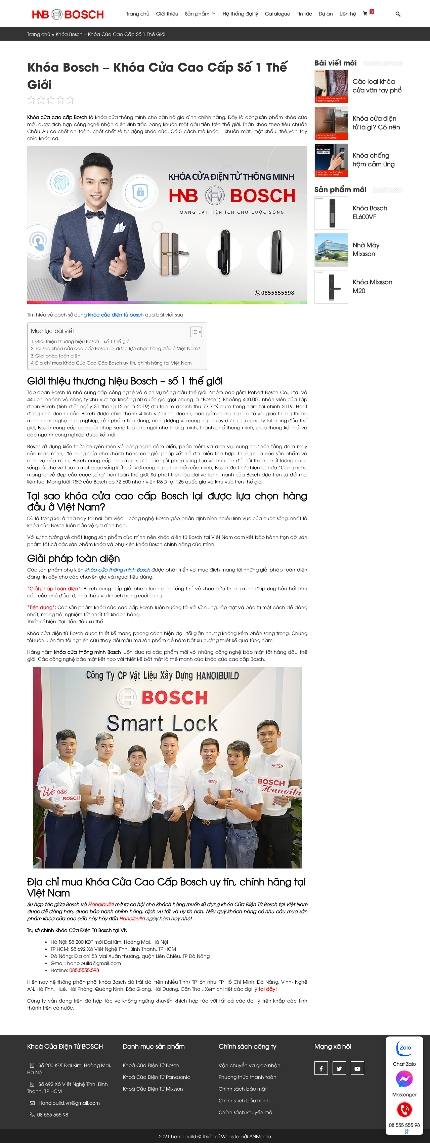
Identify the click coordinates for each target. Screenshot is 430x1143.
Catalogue (277, 13)
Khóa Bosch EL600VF (370, 211)
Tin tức (304, 13)
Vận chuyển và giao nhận (250, 1065)
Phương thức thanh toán (247, 1076)
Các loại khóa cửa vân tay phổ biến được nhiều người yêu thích (377, 94)
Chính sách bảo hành (244, 1100)
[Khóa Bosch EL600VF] (331, 212)
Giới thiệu (167, 13)
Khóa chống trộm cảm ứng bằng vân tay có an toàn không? (377, 168)
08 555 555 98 (404, 1124)
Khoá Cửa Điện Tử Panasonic (156, 1076)
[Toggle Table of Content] (192, 332)
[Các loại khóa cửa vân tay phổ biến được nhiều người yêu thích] (331, 85)
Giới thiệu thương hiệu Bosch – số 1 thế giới (83, 341)
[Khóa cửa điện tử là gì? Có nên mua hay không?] (331, 122)
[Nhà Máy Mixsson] (331, 249)
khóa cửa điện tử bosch (116, 314)
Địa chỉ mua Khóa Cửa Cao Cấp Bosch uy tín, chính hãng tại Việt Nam (113, 362)
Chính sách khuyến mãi (246, 1112)
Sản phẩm (197, 13)
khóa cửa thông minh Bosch (117, 569)
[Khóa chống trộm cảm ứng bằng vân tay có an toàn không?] (331, 159)
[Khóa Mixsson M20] (331, 286)
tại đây (267, 988)
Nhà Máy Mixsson (366, 248)
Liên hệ (348, 13)
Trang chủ (137, 13)
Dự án (326, 13)
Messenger (404, 1094)
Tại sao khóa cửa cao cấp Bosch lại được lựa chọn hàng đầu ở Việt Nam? (117, 348)
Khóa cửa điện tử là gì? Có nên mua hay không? (378, 126)
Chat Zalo (404, 1063)
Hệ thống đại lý (240, 13)
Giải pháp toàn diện (57, 355)
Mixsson (175, 1088)
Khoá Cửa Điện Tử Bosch (151, 1065)
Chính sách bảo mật (243, 1088)
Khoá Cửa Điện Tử (144, 1088)
